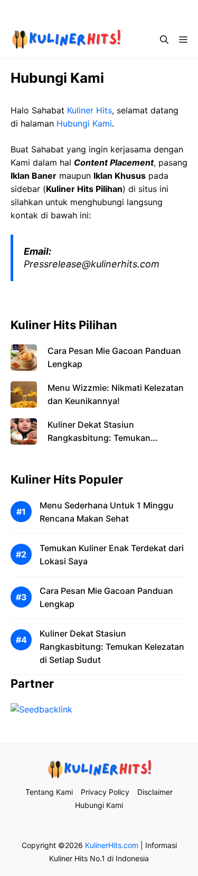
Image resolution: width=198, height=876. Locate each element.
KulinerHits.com (111, 845)
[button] (164, 39)
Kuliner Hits (89, 110)
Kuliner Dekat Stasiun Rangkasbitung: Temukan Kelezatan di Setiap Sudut (99, 437)
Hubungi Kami (84, 123)
